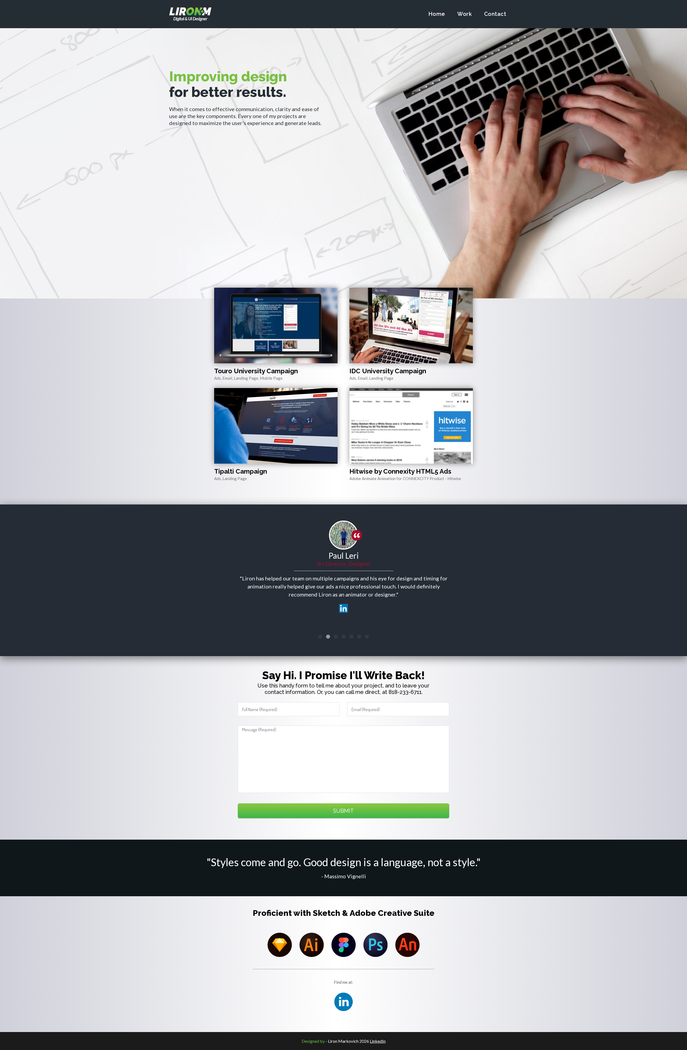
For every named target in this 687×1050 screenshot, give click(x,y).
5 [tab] (351, 637)
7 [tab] (367, 637)
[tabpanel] (343, 569)
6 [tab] (359, 637)
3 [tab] (336, 637)
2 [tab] (328, 637)
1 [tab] (320, 637)
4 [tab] (344, 637)
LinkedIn (378, 1041)
